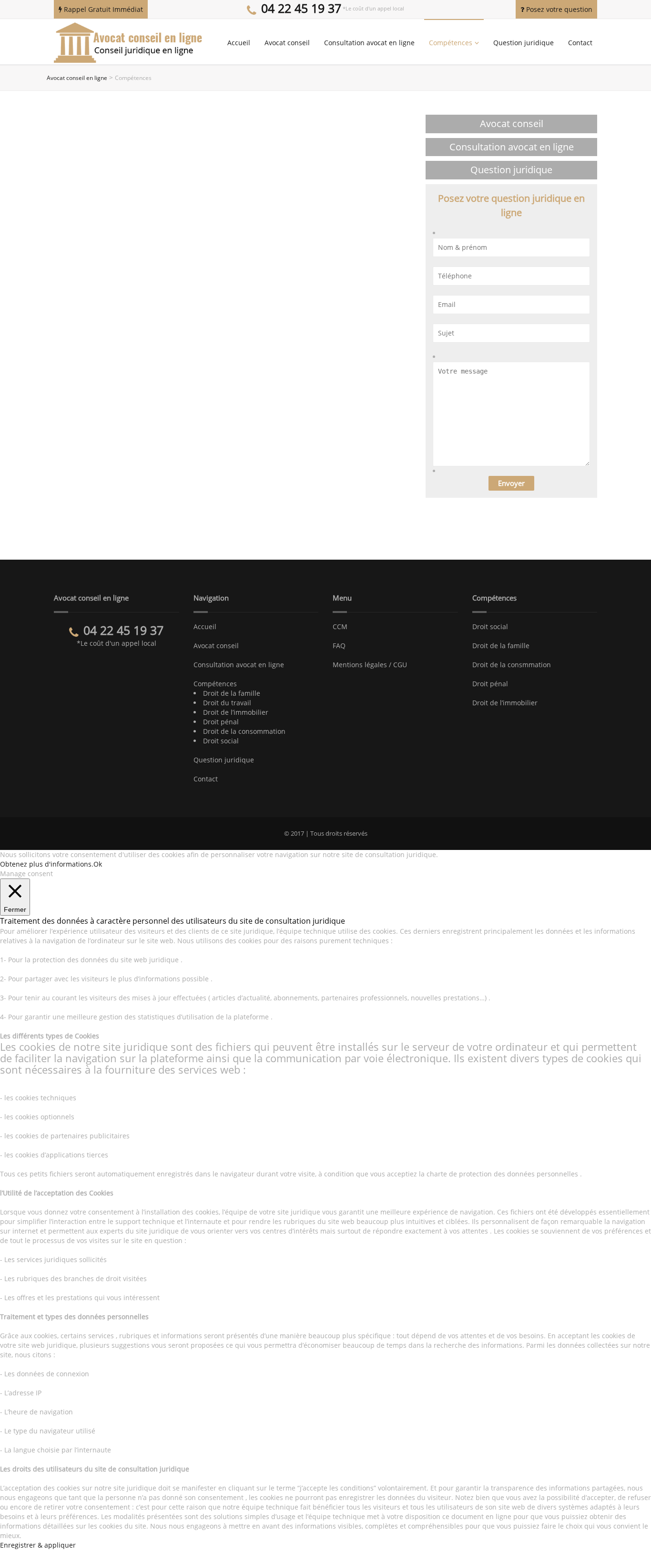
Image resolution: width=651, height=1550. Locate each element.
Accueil (238, 42)
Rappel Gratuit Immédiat (102, 9)
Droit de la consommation (244, 731)
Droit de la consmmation (511, 664)
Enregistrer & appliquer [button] (38, 1545)
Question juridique (523, 42)
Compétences (450, 42)
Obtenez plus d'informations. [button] (46, 864)
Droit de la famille (231, 693)
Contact (580, 42)
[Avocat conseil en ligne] (129, 42)
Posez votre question (558, 9)
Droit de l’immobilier (235, 712)
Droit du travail (227, 702)
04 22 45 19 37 (301, 8)
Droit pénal (221, 721)
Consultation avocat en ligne (369, 42)
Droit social (221, 740)
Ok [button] (97, 864)
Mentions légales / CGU (370, 664)
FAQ (339, 645)
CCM (340, 626)
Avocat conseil (287, 42)
